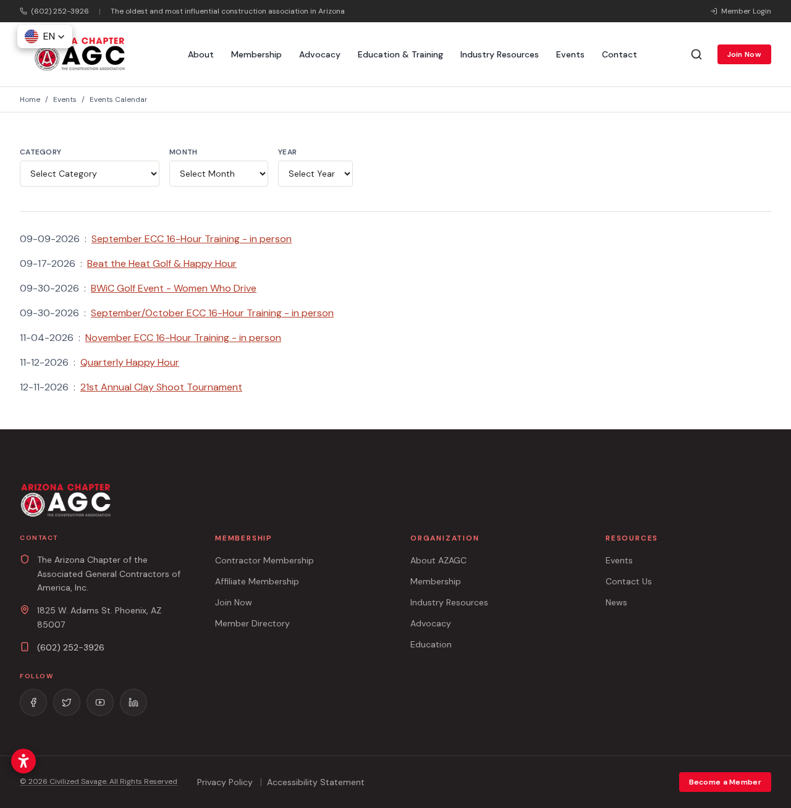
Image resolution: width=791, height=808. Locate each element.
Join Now (744, 54)
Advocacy (320, 54)
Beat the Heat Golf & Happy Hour (162, 263)
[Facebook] (33, 702)
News (616, 602)
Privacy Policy (225, 782)
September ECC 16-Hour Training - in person (191, 238)
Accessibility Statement (316, 782)
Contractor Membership (264, 560)
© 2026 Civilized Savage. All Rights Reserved (98, 781)
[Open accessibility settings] (23, 761)
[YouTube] (100, 702)
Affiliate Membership (257, 581)
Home (30, 99)
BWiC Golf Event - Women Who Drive (173, 288)
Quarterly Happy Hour (129, 362)
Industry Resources (499, 54)
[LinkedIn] (133, 702)
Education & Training (400, 54)
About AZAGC (438, 560)
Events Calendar (119, 99)
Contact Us (629, 581)
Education (431, 644)
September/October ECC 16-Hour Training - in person (212, 312)
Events (570, 54)
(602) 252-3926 (70, 647)
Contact (619, 54)
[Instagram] (66, 702)
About (201, 54)
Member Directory (252, 623)
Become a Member (725, 782)
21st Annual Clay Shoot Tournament (161, 387)
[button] (45, 36)
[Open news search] (696, 54)
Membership (256, 54)
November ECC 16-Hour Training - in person (183, 337)
